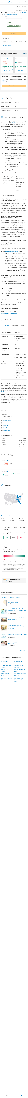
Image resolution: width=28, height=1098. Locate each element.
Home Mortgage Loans (7, 6)
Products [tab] (12, 597)
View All (25, 53)
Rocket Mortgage (5, 673)
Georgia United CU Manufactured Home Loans (19, 680)
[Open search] (25, 2)
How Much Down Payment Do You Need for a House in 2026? (17, 618)
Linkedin (5, 427)
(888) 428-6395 (7, 420)
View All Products (14, 86)
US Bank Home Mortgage (20, 673)
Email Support (6, 430)
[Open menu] (2, 2)
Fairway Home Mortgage (19, 675)
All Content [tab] (5, 597)
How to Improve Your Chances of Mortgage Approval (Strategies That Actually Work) (16, 627)
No (21, 537)
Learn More (7, 70)
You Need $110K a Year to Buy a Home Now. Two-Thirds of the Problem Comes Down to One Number (17, 610)
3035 (13, 122)
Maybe (14, 537)
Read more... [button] (4, 391)
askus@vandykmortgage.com (9, 313)
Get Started (14, 33)
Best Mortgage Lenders (13, 602)
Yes (7, 537)
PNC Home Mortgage (6, 675)
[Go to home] (14, 2)
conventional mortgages (11, 251)
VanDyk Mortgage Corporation (10, 14)
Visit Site (5, 423)
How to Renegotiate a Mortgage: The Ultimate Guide (16, 642)
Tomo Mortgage (4, 661)
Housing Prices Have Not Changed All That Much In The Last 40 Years (17, 635)
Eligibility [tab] (7, 325)
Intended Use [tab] (15, 325)
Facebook (5, 425)
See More (22, 650)
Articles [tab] (18, 597)
